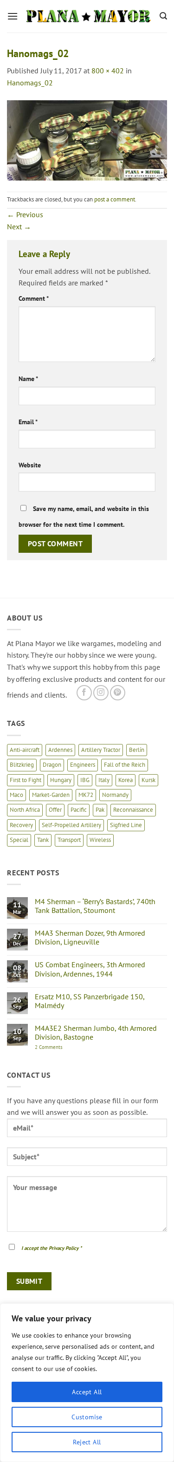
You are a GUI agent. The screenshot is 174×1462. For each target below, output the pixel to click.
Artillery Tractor (100, 750)
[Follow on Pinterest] (117, 692)
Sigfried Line (126, 825)
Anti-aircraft (24, 750)
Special (19, 840)
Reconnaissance (133, 810)
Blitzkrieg (22, 765)
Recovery (21, 825)
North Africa (25, 810)
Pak (100, 810)
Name (28, 378)
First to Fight (25, 780)
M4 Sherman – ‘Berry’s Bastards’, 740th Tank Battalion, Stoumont (95, 906)
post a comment (114, 199)
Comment (34, 298)
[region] (87, 1382)
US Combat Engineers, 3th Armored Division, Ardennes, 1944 (90, 969)
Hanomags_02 (30, 82)
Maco (16, 795)
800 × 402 (107, 70)
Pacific (79, 810)
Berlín (136, 750)
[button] (12, 16)
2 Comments (59, 1047)
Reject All (87, 1442)
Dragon (52, 765)
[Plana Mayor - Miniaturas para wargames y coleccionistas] (89, 16)
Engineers (82, 765)
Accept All (87, 1392)
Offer (55, 810)
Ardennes (60, 750)
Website (30, 464)
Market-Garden (51, 795)
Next (19, 226)
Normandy (115, 795)
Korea (125, 780)
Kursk (148, 780)
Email (28, 421)
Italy (104, 780)
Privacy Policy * (65, 1248)
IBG (85, 780)
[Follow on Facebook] (84, 692)
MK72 (85, 795)
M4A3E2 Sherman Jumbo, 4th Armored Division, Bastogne (96, 1033)
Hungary (60, 780)
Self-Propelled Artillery (71, 825)
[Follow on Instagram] (101, 692)
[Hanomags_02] (87, 139)
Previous (25, 214)
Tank (43, 840)
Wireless (100, 840)
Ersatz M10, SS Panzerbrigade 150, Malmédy (89, 1001)
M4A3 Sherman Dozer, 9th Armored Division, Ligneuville (90, 937)
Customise (87, 1417)
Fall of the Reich (124, 765)
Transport (69, 840)
